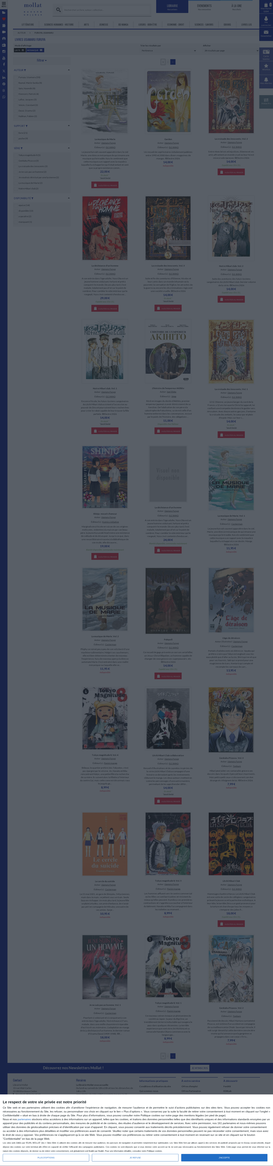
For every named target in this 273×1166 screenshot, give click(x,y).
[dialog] (136, 1130)
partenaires (24, 1119)
